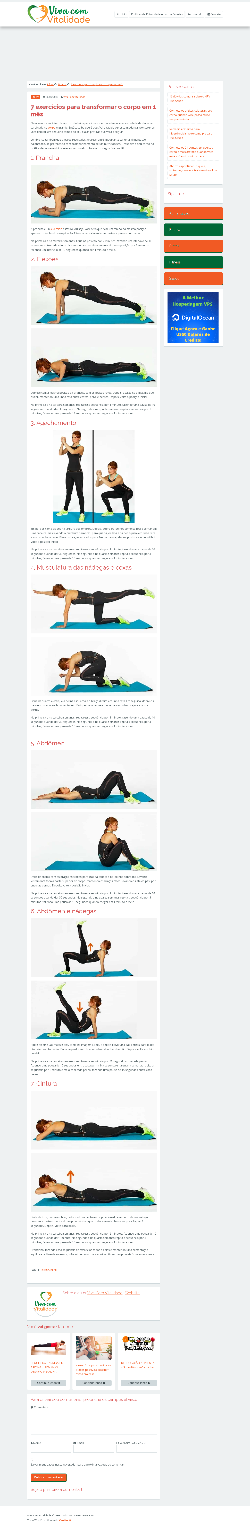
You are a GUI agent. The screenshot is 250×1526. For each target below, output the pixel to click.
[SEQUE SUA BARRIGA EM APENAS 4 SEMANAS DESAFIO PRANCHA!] (48, 1345)
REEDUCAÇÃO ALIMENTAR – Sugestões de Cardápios (138, 1365)
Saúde (174, 278)
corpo (51, 127)
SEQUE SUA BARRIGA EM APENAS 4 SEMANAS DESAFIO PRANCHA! (47, 1367)
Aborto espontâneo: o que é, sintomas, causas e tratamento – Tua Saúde (193, 170)
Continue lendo (47, 1383)
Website (132, 1293)
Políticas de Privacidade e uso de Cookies (157, 14)
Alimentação (179, 213)
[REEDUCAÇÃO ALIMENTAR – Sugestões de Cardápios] (139, 1343)
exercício (56, 229)
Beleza (174, 230)
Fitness (35, 96)
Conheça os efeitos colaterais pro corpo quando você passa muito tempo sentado (190, 115)
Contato (216, 14)
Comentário (41, 1407)
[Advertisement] (125, 52)
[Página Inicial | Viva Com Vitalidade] (58, 14)
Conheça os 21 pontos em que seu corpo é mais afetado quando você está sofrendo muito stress (191, 152)
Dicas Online (49, 1270)
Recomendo (194, 14)
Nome (36, 1443)
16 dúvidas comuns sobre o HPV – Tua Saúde (190, 99)
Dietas (174, 246)
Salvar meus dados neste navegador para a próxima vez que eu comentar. (77, 1464)
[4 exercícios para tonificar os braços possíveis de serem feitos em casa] (94, 1348)
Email (80, 1443)
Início (123, 14)
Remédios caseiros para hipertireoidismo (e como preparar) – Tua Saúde (193, 133)
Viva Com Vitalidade (74, 96)
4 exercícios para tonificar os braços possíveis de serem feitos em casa (93, 1370)
